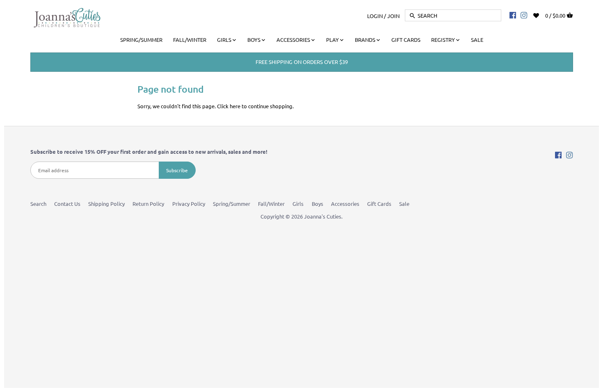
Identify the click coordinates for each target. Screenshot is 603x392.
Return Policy (148, 203)
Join (393, 15)
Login (375, 15)
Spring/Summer (231, 203)
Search (38, 203)
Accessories (345, 203)
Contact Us (67, 203)
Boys (317, 203)
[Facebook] (512, 15)
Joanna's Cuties (322, 216)
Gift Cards (379, 203)
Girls (298, 203)
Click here (228, 106)
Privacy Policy (188, 203)
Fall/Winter (271, 203)
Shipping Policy (106, 203)
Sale (404, 203)
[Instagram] (524, 15)
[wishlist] (541, 14)
